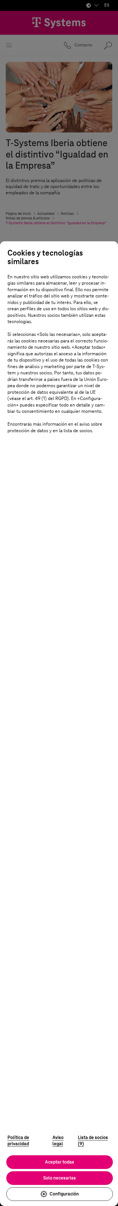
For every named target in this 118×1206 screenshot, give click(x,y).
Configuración (64, 1194)
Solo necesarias (59, 1178)
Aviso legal (58, 1140)
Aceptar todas (59, 1162)
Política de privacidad (18, 1140)
